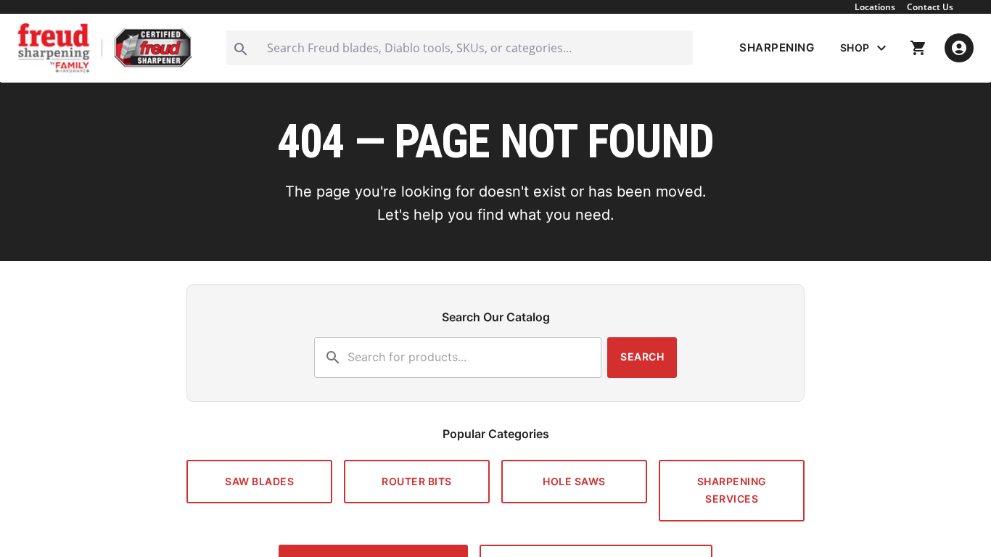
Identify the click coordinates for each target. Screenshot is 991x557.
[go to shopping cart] (918, 47)
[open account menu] (959, 47)
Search (642, 356)
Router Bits (417, 481)
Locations (875, 7)
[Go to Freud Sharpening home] (104, 48)
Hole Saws (574, 481)
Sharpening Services (732, 490)
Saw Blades (259, 481)
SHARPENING (776, 47)
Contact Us (930, 7)
